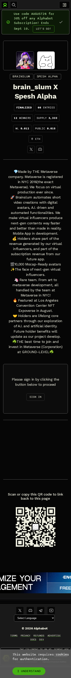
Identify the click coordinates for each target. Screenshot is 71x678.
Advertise (54, 635)
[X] (31, 149)
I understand (29, 671)
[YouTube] (51, 610)
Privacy (25, 635)
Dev (41, 639)
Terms (14, 635)
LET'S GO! (43, 28)
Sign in (35, 397)
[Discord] (40, 149)
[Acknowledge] (60, 22)
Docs (33, 639)
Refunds (39, 635)
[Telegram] (40, 610)
